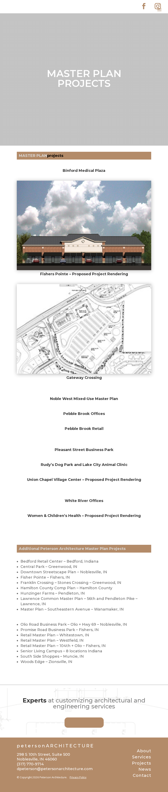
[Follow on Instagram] (158, 6)
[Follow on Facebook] (144, 6)
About (144, 750)
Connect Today (84, 722)
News (144, 769)
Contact (142, 775)
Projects (141, 763)
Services (141, 757)
